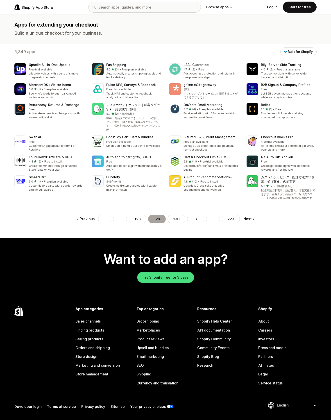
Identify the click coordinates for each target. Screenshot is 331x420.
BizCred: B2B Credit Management (210, 137)
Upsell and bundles (152, 347)
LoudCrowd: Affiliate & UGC (50, 157)
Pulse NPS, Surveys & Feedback (131, 85)
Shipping (143, 374)
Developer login (28, 406)
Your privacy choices (148, 406)
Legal (263, 374)
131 (196, 219)
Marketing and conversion (97, 365)
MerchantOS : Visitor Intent (50, 85)
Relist (265, 105)
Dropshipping (147, 321)
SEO (140, 365)
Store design (86, 356)
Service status (270, 383)
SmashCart (37, 177)
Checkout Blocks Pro (277, 137)
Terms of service (61, 406)
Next (247, 219)
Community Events (213, 347)
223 (230, 219)
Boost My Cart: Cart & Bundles (130, 137)
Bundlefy (113, 177)
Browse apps (217, 7)
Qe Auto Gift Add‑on (277, 157)
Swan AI (35, 137)
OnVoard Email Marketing (203, 105)
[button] (49, 71)
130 (176, 219)
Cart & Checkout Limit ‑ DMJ (206, 157)
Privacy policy (93, 406)
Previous (87, 219)
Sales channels (88, 321)
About (263, 321)
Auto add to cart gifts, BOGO (128, 157)
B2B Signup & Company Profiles (285, 85)
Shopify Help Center (214, 321)
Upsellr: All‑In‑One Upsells (49, 65)
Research (205, 365)
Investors (266, 339)
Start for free (299, 7)
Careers (265, 330)
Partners (265, 356)
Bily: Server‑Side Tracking (281, 65)
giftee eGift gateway (200, 85)
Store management (91, 374)
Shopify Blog (208, 356)
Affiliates (266, 365)
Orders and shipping (92, 347)
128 (137, 219)
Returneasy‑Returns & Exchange (54, 105)
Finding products (89, 330)
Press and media (272, 347)
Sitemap (118, 406)
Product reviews (150, 339)
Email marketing (150, 356)
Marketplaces (148, 330)
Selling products (89, 339)
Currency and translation (157, 383)
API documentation (213, 330)
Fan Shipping (116, 65)
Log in (272, 7)
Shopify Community (214, 339)
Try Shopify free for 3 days (165, 277)
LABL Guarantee (196, 65)
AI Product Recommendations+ (208, 177)
